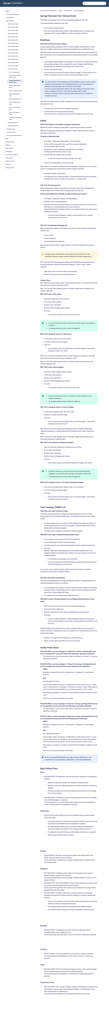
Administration (8, 151)
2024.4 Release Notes (13, 40)
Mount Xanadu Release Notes (14, 94)
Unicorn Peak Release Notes (14, 113)
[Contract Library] (4, 148)
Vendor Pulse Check (10, 161)
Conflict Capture (9, 158)
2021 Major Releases (13, 69)
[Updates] (4, 11)
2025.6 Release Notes (13, 27)
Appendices (8, 164)
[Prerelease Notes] (5, 129)
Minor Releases (10, 17)
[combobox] (94, 3)
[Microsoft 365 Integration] (5, 14)
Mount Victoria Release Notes (14, 108)
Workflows (7, 145)
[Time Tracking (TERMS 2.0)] (4, 154)
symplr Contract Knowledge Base (48, 10)
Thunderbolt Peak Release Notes (15, 118)
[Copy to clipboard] (39, 40)
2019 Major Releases (13, 125)
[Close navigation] (26, 11)
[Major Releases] (5, 20)
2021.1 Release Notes (14, 72)
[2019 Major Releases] (6, 126)
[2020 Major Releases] (6, 122)
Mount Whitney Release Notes (14, 103)
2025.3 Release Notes (13, 33)
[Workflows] (4, 145)
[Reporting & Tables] (4, 142)
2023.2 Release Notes (13, 53)
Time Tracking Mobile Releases (14, 135)
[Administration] (4, 151)
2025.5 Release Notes (13, 30)
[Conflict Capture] (4, 158)
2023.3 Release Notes (13, 49)
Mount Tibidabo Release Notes (15, 86)
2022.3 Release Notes (13, 59)
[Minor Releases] (5, 17)
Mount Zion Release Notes (15, 90)
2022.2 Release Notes (13, 62)
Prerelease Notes (11, 129)
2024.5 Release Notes (13, 36)
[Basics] (4, 138)
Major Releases (10, 20)
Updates (7, 11)
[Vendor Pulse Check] (4, 161)
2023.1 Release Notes (13, 56)
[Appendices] (4, 164)
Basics (7, 138)
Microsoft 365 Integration (13, 14)
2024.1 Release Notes (13, 43)
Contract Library (9, 148)
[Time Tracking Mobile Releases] (5, 135)
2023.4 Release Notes (13, 46)
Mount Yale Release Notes (15, 99)
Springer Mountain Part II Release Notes (15, 76)
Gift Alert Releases (11, 132)
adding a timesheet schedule (60, 571)
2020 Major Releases (13, 122)
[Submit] (84, 3)
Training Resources (10, 167)
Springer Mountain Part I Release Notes (15, 81)
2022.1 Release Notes (13, 65)
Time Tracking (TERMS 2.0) (12, 154)
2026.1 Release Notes (13, 24)
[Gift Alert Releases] (5, 132)
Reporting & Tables (9, 142)
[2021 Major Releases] (6, 69)
